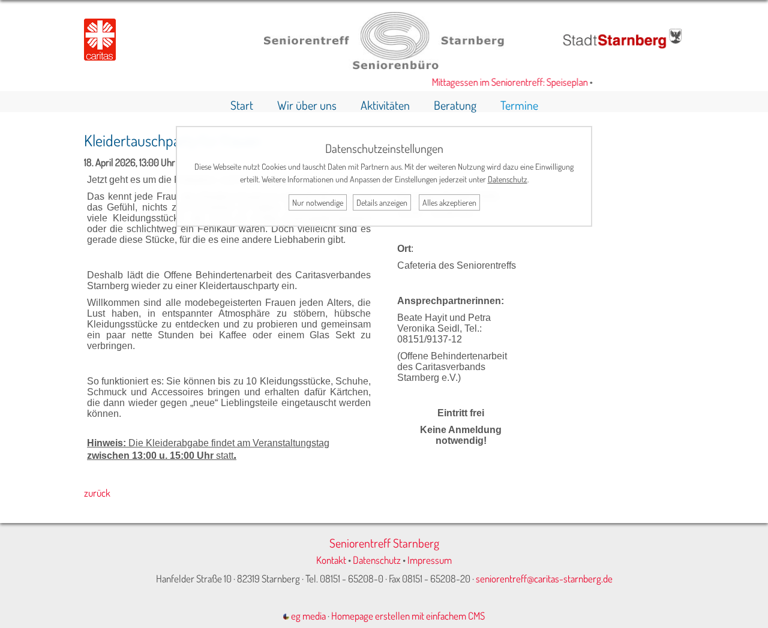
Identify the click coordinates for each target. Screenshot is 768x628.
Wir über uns (307, 105)
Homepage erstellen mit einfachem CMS (408, 615)
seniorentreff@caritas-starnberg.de (544, 578)
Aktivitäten (385, 105)
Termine (519, 105)
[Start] (384, 65)
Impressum (429, 560)
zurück (97, 492)
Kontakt (331, 560)
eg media (307, 615)
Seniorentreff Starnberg (384, 543)
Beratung (455, 105)
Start (241, 105)
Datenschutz (377, 560)
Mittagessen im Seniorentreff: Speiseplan (504, 82)
